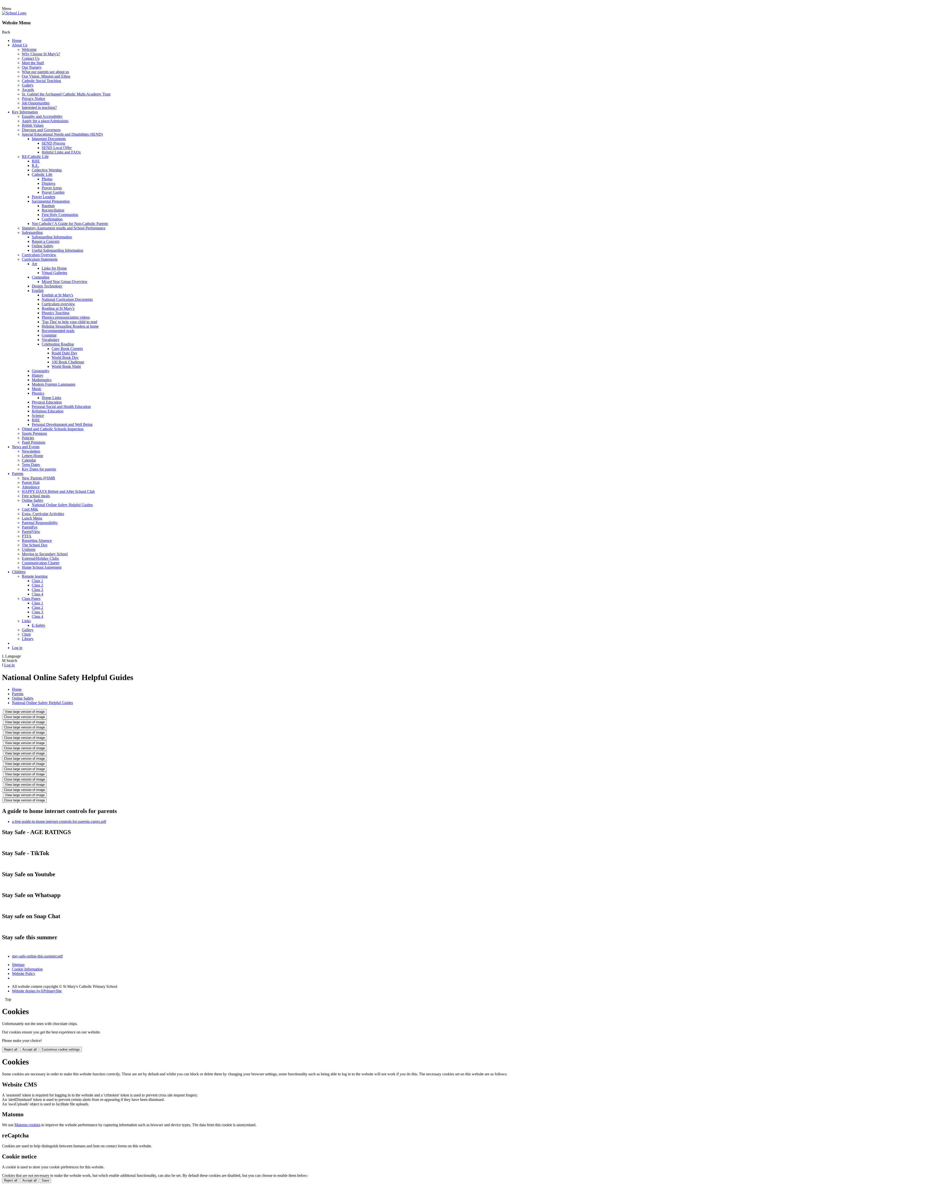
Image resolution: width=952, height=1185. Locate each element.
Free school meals (36, 496)
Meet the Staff (33, 63)
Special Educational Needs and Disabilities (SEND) (62, 134)
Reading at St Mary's (58, 308)
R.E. (35, 165)
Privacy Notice (33, 98)
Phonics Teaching (55, 313)
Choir (26, 634)
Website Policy (23, 973)
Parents (17, 473)
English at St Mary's (57, 295)
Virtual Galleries (54, 273)
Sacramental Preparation (51, 201)
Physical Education (47, 402)
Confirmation (52, 219)
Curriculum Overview (39, 255)
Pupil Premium (33, 442)
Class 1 (37, 581)
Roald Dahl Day (64, 353)
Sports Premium (34, 433)
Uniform (28, 549)
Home (17, 40)
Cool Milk (30, 509)
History (37, 375)
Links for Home (54, 268)
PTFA (26, 536)
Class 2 (37, 585)
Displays (48, 183)
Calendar (29, 460)
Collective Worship (47, 170)
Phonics (38, 393)
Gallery (27, 85)
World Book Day (65, 357)
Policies (28, 438)
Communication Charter (41, 563)
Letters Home (32, 456)
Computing (40, 277)
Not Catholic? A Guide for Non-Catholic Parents (70, 223)
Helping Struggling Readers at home (70, 326)
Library (27, 639)
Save (45, 1180)
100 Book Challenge (68, 362)
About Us (19, 45)
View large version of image (25, 712)
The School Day (35, 545)
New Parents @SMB (38, 478)
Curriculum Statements (40, 259)
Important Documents (49, 139)
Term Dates (31, 465)
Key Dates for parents (39, 469)
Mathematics (42, 380)
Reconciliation (53, 210)
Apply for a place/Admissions (45, 121)
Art (34, 264)
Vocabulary (51, 340)
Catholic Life (42, 174)
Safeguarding (32, 232)
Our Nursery (32, 67)
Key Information (25, 112)
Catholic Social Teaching (41, 81)
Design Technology (47, 286)
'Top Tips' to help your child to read (69, 322)
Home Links (51, 398)
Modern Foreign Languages (53, 384)
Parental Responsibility (40, 523)
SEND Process (53, 143)
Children (19, 572)
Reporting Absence (37, 540)
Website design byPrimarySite (37, 991)
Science (38, 415)
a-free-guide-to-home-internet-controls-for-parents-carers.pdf (59, 821)
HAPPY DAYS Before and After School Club (58, 491)
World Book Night (66, 366)
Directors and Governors (41, 130)
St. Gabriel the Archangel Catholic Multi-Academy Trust (66, 94)
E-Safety (38, 625)
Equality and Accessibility (42, 116)
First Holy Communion (60, 215)
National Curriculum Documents (67, 299)
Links (26, 621)
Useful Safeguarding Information (57, 250)
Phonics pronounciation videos (66, 317)
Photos (47, 179)
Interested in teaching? (39, 107)
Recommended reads (58, 331)
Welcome (29, 49)
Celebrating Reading (58, 344)
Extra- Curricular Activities (43, 514)
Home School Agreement (41, 567)
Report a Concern (46, 241)
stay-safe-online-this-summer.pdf (37, 956)
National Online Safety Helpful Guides (62, 505)
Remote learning (35, 576)
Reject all (10, 1049)
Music (36, 389)
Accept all (29, 1049)
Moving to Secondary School (45, 554)
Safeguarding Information (52, 237)
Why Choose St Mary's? (41, 54)
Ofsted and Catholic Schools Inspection (53, 429)
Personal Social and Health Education (61, 407)
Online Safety (42, 246)
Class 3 (37, 590)
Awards (28, 90)
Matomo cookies (27, 1125)
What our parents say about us (45, 72)
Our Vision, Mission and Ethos (46, 76)
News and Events (25, 447)
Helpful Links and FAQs (61, 152)
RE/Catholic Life (35, 157)
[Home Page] (14, 13)
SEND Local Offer (57, 148)
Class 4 (37, 594)
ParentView (31, 532)
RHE (36, 161)
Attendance (31, 487)
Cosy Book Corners (67, 348)
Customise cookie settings (61, 1049)
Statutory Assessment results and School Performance (63, 228)
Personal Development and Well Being (62, 424)
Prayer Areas (52, 188)
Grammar (49, 335)
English (38, 290)
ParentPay (30, 527)
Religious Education (47, 411)
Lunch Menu (32, 518)
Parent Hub (31, 482)
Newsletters (31, 451)
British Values (33, 125)
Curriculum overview (58, 304)
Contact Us (30, 58)
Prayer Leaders (43, 197)
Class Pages (31, 598)
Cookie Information (27, 969)
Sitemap (18, 965)
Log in (17, 648)
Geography (40, 371)
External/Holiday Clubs (40, 558)
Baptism (48, 206)
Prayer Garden (53, 192)
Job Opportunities (36, 103)
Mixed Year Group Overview (65, 282)
